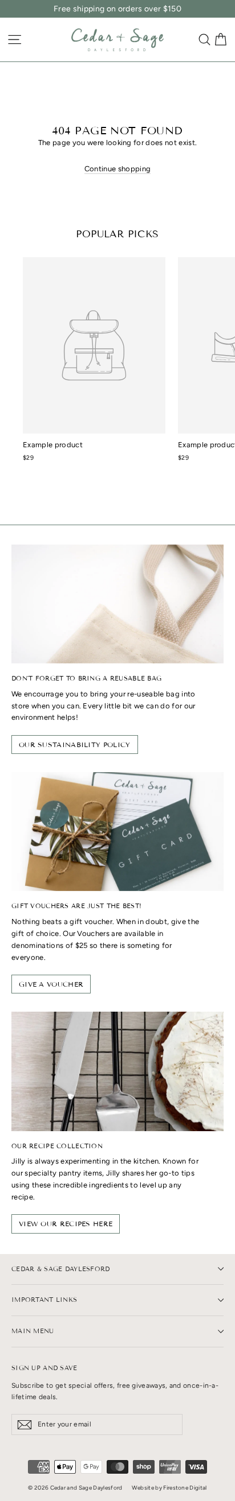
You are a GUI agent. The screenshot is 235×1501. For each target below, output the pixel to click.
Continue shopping (117, 168)
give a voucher (51, 984)
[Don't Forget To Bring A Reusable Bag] (117, 604)
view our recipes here (65, 1223)
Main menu (32, 1331)
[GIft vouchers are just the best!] (117, 831)
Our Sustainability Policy (75, 744)
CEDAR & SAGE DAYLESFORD (60, 1269)
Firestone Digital (185, 1487)
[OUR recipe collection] (117, 1071)
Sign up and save (44, 1368)
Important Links (44, 1300)
